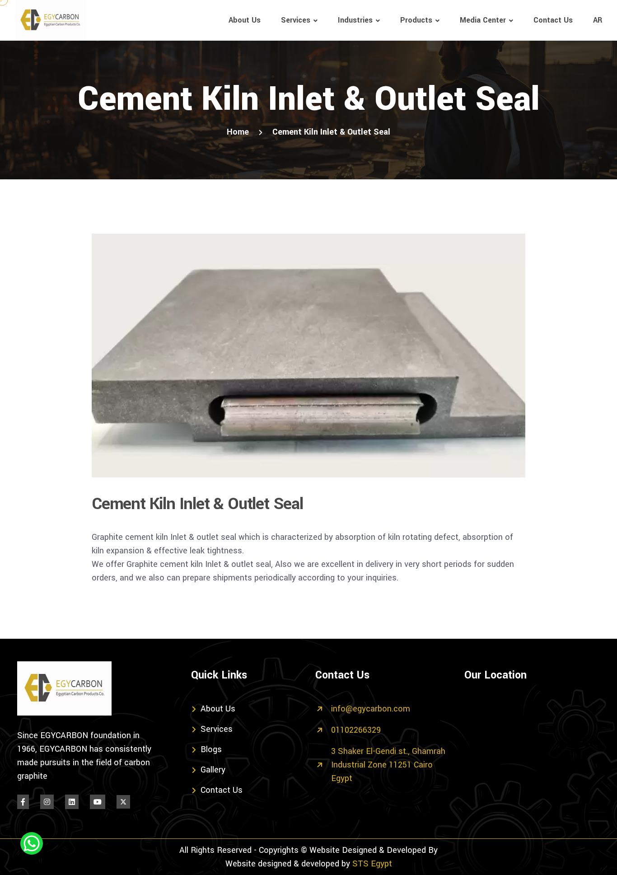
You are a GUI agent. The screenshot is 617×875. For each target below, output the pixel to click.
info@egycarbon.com (370, 709)
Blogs (211, 749)
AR (597, 20)
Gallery (213, 770)
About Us (245, 20)
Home (238, 132)
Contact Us (553, 20)
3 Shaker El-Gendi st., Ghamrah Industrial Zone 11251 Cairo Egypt (388, 764)
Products (416, 20)
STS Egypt (372, 864)
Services (295, 20)
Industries (355, 20)
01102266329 (356, 730)
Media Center (483, 20)
